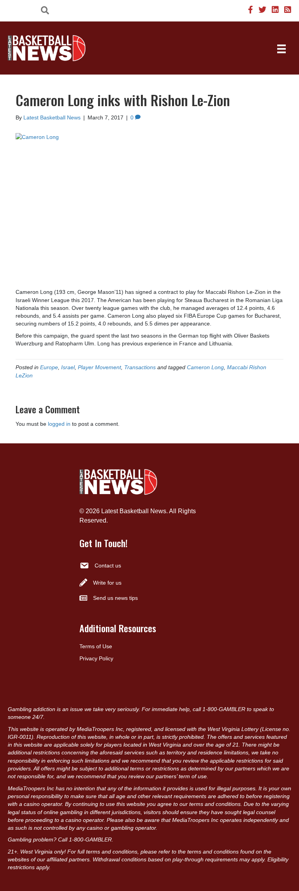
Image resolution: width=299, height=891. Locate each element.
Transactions (140, 367)
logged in (59, 424)
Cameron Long (205, 367)
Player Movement (99, 367)
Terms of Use (95, 646)
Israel (68, 367)
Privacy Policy (96, 658)
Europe (49, 367)
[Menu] (281, 49)
